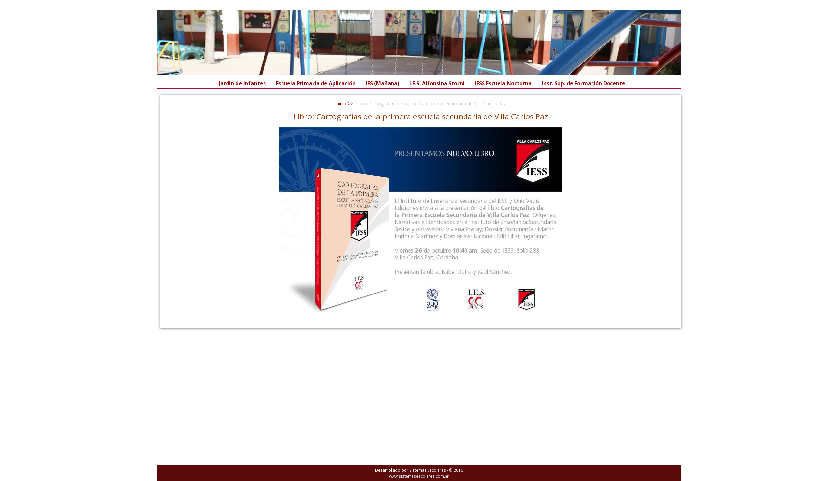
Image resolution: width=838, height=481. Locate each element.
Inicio (340, 103)
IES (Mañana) (382, 83)
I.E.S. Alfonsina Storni (437, 83)
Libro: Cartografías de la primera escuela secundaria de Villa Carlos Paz (421, 116)
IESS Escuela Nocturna (503, 83)
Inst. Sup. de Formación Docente (583, 83)
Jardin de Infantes (242, 83)
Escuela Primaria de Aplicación (315, 83)
